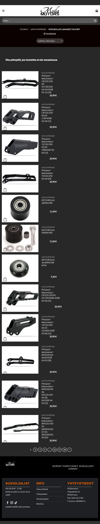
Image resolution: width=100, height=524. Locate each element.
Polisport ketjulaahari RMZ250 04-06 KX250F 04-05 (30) (48, 355)
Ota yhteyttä (13, 59)
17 (59, 450)
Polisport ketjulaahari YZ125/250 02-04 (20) (47, 174)
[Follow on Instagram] (11, 502)
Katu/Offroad (38, 29)
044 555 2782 (77, 498)
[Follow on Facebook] (7, 502)
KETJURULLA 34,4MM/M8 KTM (48, 263)
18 (65, 450)
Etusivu (24, 29)
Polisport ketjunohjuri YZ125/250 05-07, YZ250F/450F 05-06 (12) (48, 326)
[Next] (69, 450)
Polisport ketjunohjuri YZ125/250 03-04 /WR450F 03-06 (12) (48, 146)
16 (54, 450)
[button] (3, 11)
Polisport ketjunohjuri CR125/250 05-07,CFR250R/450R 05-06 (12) (51, 295)
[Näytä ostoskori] (96, 10)
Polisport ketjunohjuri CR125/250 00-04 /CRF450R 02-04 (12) (47, 114)
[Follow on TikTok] (16, 502)
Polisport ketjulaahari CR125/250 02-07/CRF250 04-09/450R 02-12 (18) (47, 84)
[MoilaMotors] (50, 10)
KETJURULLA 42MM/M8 (48, 231)
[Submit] (95, 20)
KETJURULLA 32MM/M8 (48, 201)
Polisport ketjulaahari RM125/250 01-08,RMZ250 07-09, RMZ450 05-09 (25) (48, 428)
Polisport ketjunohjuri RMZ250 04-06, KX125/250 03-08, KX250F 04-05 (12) (48, 393)
